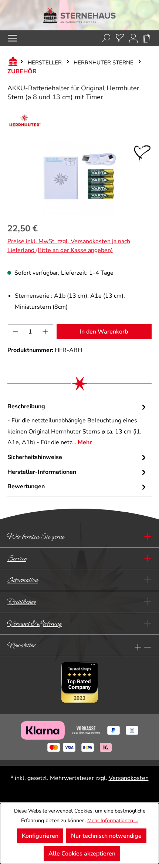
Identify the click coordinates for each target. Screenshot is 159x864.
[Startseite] (11, 62)
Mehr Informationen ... (112, 820)
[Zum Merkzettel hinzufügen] (142, 153)
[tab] (77, 424)
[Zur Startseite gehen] (79, 15)
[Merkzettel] (120, 38)
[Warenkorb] (147, 38)
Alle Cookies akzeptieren (81, 854)
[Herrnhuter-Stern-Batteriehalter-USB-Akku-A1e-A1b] (79, 178)
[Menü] (12, 38)
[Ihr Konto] (133, 38)
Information (22, 580)
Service (16, 558)
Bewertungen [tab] (26, 486)
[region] (79, 178)
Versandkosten (129, 778)
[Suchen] (106, 38)
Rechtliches (21, 601)
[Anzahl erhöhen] (45, 331)
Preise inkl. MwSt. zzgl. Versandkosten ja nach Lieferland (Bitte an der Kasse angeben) (68, 245)
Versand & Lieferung (34, 623)
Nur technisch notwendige (106, 836)
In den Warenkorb (104, 332)
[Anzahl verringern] (15, 331)
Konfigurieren (40, 836)
